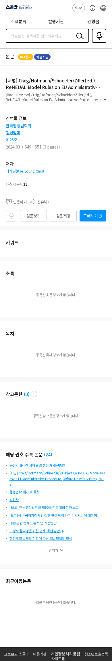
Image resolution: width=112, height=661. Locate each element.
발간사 (14, 499)
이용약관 (40, 654)
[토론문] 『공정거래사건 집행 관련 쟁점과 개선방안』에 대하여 (53, 515)
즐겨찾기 (97, 42)
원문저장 (63, 216)
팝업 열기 (34, 394)
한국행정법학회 (18, 125)
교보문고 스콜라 (16, 654)
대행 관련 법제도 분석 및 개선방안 (33, 523)
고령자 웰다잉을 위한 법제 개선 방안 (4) (36, 530)
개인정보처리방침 (65, 654)
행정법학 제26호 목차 (24, 491)
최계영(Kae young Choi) (25, 171)
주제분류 (19, 21)
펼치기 (53, 550)
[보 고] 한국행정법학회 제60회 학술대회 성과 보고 (44, 507)
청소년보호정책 (96, 654)
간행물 (93, 21)
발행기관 (56, 21)
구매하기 (90, 216)
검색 (78, 40)
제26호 (12, 140)
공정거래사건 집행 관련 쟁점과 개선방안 (37, 465)
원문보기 (33, 216)
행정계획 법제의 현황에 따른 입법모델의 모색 (40, 538)
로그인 (78, 7)
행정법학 (13, 132)
